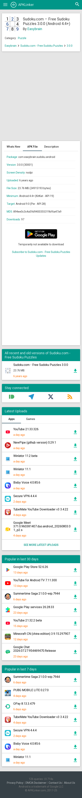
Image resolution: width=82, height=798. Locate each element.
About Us (69, 782)
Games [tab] (30, 419)
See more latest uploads (41, 544)
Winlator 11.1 (22, 469)
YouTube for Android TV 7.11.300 (35, 580)
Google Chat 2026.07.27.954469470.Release (34, 648)
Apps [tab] (11, 419)
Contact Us (55, 782)
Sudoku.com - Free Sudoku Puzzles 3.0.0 (40, 365)
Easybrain (34, 29)
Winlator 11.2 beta (25, 456)
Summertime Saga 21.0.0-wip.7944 (36, 593)
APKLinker (26, 5)
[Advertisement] (41, 98)
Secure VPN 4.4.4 (25, 496)
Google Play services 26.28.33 (33, 607)
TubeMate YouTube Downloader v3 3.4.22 (40, 509)
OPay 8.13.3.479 (24, 703)
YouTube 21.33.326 (26, 429)
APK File (32, 146)
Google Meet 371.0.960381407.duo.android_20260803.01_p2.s (42, 526)
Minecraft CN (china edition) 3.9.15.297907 (41, 634)
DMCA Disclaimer (36, 782)
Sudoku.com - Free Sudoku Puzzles (41, 45)
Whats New (13, 146)
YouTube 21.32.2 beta (27, 620)
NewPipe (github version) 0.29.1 (34, 442)
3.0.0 (69, 45)
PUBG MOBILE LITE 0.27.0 (31, 690)
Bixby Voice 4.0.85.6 (26, 482)
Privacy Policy (15, 782)
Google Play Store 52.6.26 (30, 567)
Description (51, 146)
